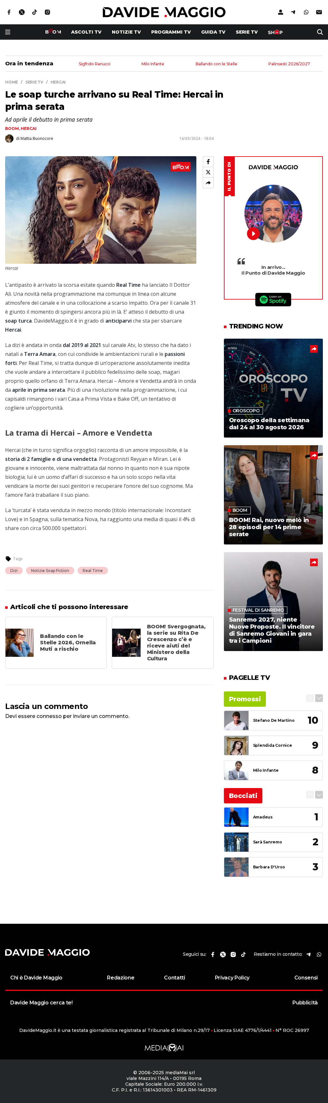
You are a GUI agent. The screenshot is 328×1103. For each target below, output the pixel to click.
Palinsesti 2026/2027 (289, 64)
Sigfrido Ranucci (95, 64)
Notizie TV (126, 32)
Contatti (174, 978)
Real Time (93, 570)
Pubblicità (305, 1003)
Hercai (29, 128)
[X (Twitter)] (208, 172)
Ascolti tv (86, 32)
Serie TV (247, 32)
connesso (49, 716)
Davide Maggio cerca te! (41, 1003)
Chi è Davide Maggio (36, 978)
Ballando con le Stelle (216, 64)
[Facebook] (208, 162)
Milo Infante (153, 64)
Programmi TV (171, 32)
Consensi (306, 978)
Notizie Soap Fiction (50, 570)
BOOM (12, 128)
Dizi (14, 570)
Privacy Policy (232, 978)
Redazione (120, 978)
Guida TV (213, 32)
